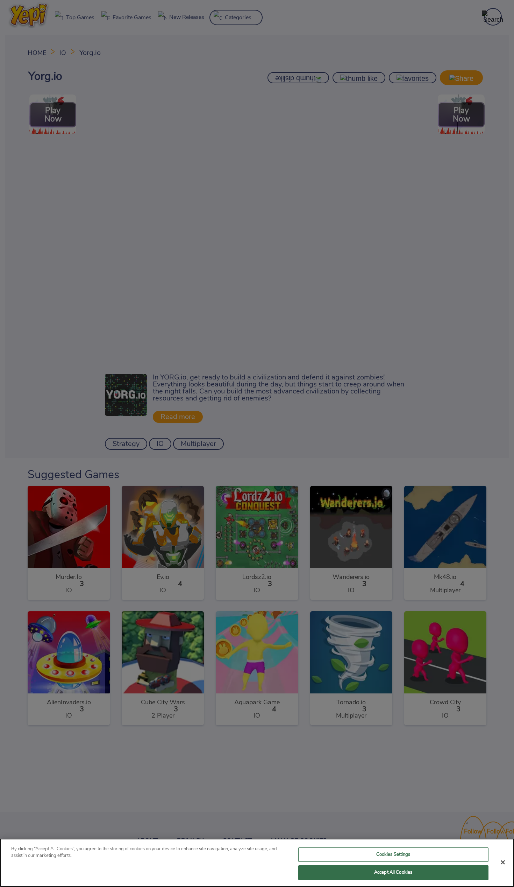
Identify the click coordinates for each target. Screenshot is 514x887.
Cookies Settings (393, 854)
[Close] (503, 862)
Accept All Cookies (393, 872)
